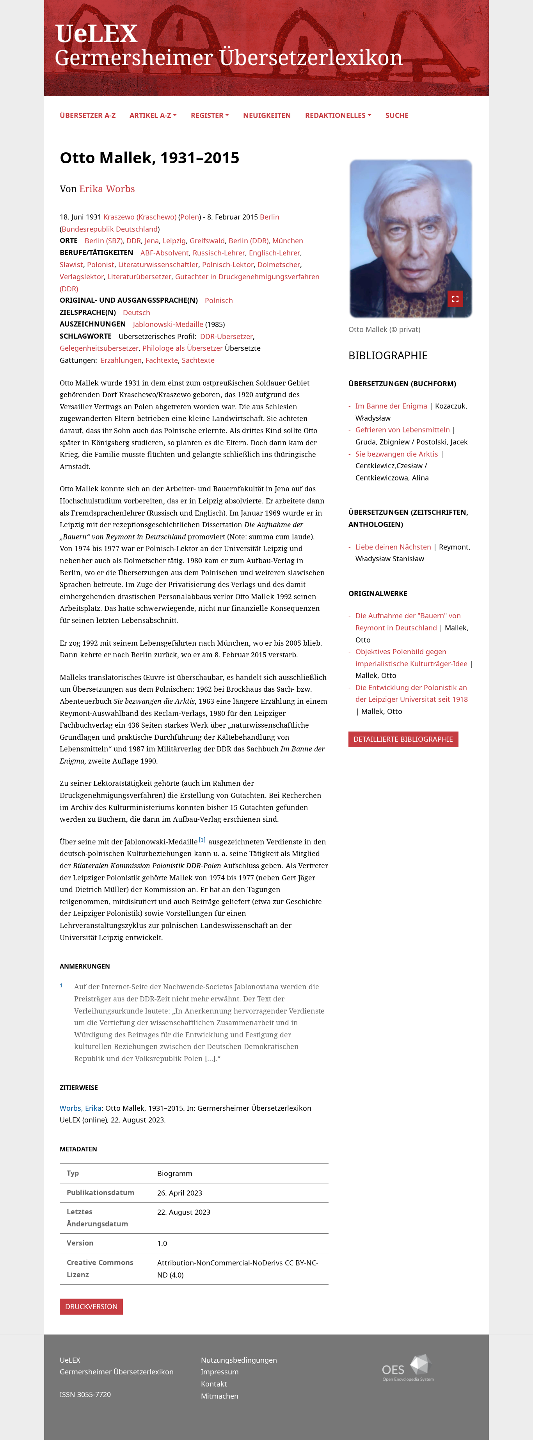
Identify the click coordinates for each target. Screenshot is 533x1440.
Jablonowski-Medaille (168, 324)
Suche (397, 115)
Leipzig (174, 240)
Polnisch (219, 300)
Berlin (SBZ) (104, 240)
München (287, 240)
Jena (152, 240)
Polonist (100, 264)
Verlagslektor (82, 276)
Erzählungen (121, 360)
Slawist (71, 264)
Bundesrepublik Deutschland (110, 229)
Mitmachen (219, 1396)
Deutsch (136, 312)
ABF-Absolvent (164, 252)
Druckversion (91, 1306)
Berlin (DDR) (248, 240)
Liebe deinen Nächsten (393, 546)
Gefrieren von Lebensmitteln (402, 429)
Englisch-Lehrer (274, 252)
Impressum (220, 1371)
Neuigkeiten (267, 115)
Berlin (269, 216)
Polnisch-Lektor (228, 264)
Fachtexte (162, 360)
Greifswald (207, 240)
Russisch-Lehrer (219, 252)
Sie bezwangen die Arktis (396, 454)
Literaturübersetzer (139, 276)
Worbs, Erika (80, 1108)
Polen (189, 216)
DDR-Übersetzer (226, 336)
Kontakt (214, 1383)
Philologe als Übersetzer (182, 348)
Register (207, 115)
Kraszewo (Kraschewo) (139, 216)
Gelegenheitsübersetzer (99, 348)
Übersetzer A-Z (87, 115)
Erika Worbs (107, 188)
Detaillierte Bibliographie (403, 739)
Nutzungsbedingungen (239, 1360)
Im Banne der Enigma (391, 405)
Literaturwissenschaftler (158, 264)
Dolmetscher (279, 264)
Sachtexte (198, 360)
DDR (133, 240)
